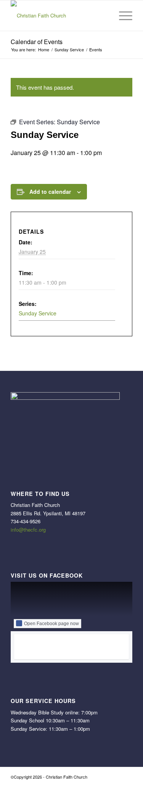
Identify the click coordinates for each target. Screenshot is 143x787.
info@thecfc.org (28, 529)
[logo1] (59, 15)
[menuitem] (103, 15)
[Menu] (121, 15)
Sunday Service (37, 313)
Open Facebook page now (51, 623)
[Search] (103, 15)
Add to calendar (50, 191)
